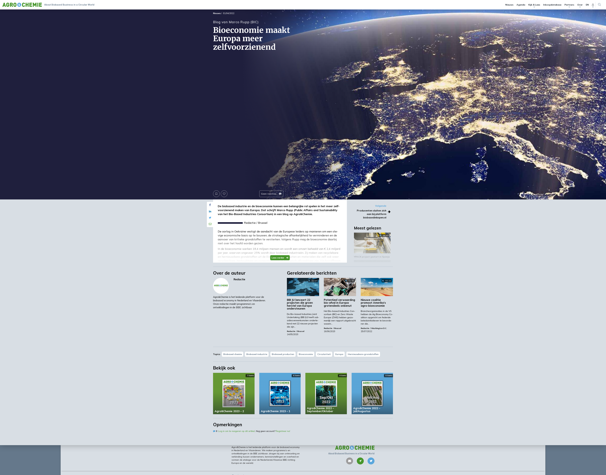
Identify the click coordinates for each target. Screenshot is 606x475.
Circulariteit (324, 354)
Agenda (521, 4)
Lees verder (278, 257)
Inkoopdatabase (552, 4)
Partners (569, 4)
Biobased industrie (256, 354)
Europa (339, 354)
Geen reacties (269, 193)
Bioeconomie (306, 354)
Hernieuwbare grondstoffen (363, 354)
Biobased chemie (232, 354)
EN (587, 4)
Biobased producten (283, 354)
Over (580, 4)
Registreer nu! (283, 431)
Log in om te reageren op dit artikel (236, 431)
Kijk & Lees (534, 4)
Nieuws (509, 4)
